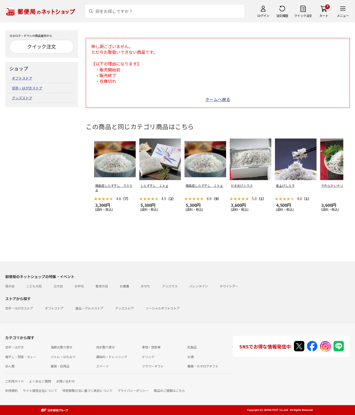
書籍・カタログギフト (203, 366)
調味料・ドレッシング (111, 356)
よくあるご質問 (40, 381)
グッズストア (22, 97)
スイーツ (102, 366)
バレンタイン (198, 286)
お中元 (79, 286)
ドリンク (148, 356)
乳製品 (192, 347)
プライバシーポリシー (133, 390)
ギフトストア (22, 78)
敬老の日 (102, 286)
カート (323, 15)
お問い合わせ (65, 381)
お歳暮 (124, 286)
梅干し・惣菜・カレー (20, 356)
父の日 (58, 286)
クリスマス (170, 286)
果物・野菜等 (151, 347)
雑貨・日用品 (60, 366)
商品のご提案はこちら (169, 390)
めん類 (10, 366)
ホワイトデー (229, 286)
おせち (145, 286)
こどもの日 (34, 286)
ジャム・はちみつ (63, 356)
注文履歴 (282, 15)
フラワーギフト (153, 366)
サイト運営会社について (40, 390)
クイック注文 (303, 15)
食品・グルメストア (89, 308)
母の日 (10, 286)
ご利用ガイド (14, 381)
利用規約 (11, 390)
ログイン (263, 15)
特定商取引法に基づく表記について (87, 390)
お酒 (190, 356)
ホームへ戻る (217, 99)
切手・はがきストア (27, 87)
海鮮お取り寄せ (62, 347)
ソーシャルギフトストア (163, 308)
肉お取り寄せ (105, 347)
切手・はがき (14, 347)
